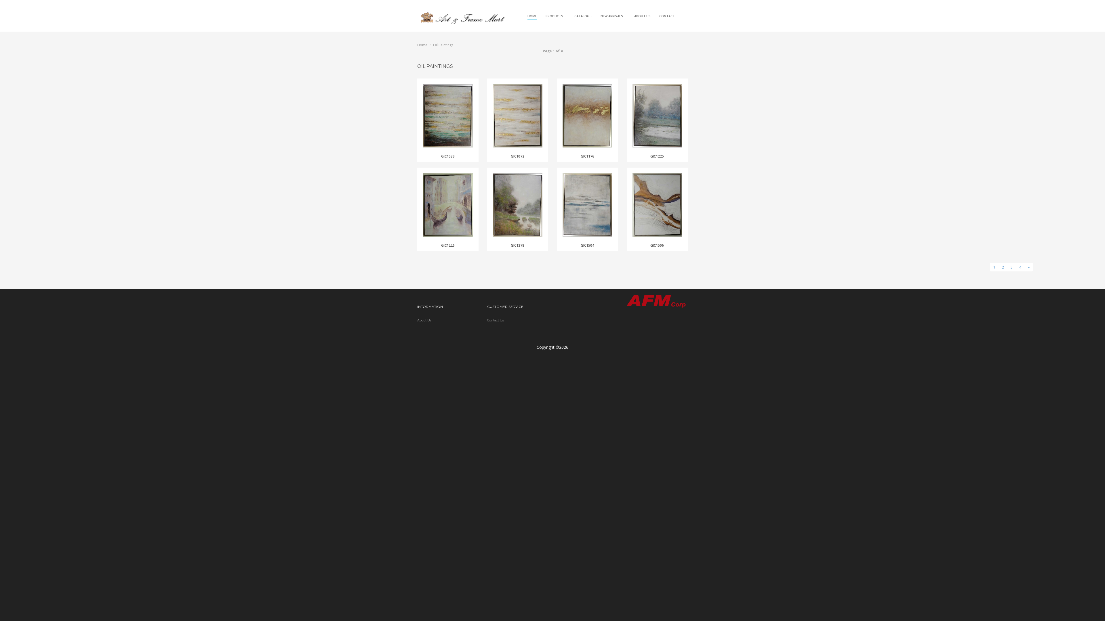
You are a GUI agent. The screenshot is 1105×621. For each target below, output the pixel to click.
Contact (667, 16)
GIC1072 (517, 156)
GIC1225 (657, 156)
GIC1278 (517, 245)
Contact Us (495, 320)
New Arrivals (612, 16)
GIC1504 (587, 245)
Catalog (582, 16)
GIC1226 (448, 245)
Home (532, 16)
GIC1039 (448, 156)
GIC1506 (657, 245)
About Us (642, 16)
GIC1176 (587, 156)
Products (555, 16)
